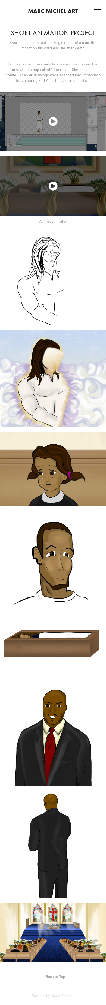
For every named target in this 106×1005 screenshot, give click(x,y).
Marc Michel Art (53, 11)
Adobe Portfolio (62, 995)
